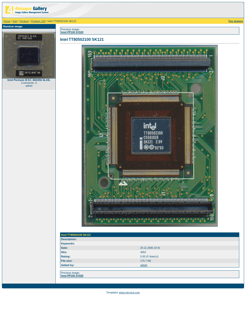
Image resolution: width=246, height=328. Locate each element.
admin (143, 265)
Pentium (24, 21)
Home (6, 21)
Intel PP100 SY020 (72, 32)
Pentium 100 (38, 21)
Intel (14, 21)
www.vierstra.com (129, 292)
